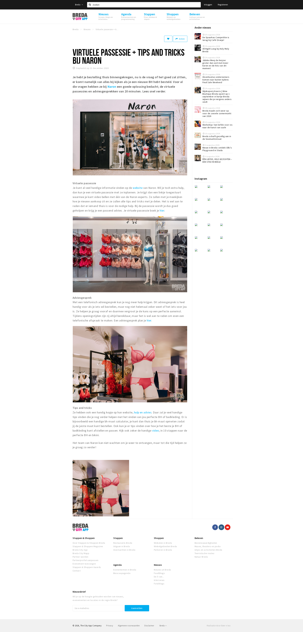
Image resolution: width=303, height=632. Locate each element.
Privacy (109, 625)
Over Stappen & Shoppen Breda (89, 542)
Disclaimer (149, 625)
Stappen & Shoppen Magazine (88, 546)
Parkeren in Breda (163, 549)
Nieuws (158, 564)
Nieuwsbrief (79, 591)
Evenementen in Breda (124, 569)
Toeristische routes (204, 553)
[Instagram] (221, 527)
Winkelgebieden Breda (165, 546)
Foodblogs (159, 573)
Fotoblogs (159, 583)
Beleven (199, 538)
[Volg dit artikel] (168, 39)
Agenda (117, 564)
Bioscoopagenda (122, 573)
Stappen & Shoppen (84, 538)
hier (162, 210)
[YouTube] (227, 527)
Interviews (159, 580)
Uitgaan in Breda (121, 546)
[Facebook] (215, 527)
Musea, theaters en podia (208, 546)
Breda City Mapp (81, 553)
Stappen (118, 538)
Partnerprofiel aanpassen (85, 560)
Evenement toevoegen (84, 563)
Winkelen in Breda (163, 542)
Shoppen (159, 538)
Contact (76, 570)
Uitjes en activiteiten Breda (208, 549)
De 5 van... (159, 576)
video (155, 430)
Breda (78, 4)
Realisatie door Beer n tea (218, 625)
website (138, 188)
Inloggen (208, 4)
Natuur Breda (201, 556)
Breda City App (80, 549)
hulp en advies (143, 412)
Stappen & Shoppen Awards (87, 567)
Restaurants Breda (122, 542)
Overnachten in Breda (124, 549)
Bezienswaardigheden (206, 542)
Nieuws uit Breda (162, 569)
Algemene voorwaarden (129, 625)
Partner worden (80, 556)
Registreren (223, 4)
